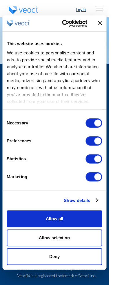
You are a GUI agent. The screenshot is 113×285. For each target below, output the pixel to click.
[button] (99, 8)
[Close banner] (100, 23)
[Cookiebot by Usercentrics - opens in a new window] (64, 23)
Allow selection (54, 237)
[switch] (93, 141)
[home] (22, 10)
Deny (54, 256)
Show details (77, 200)
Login (81, 9)
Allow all (54, 218)
